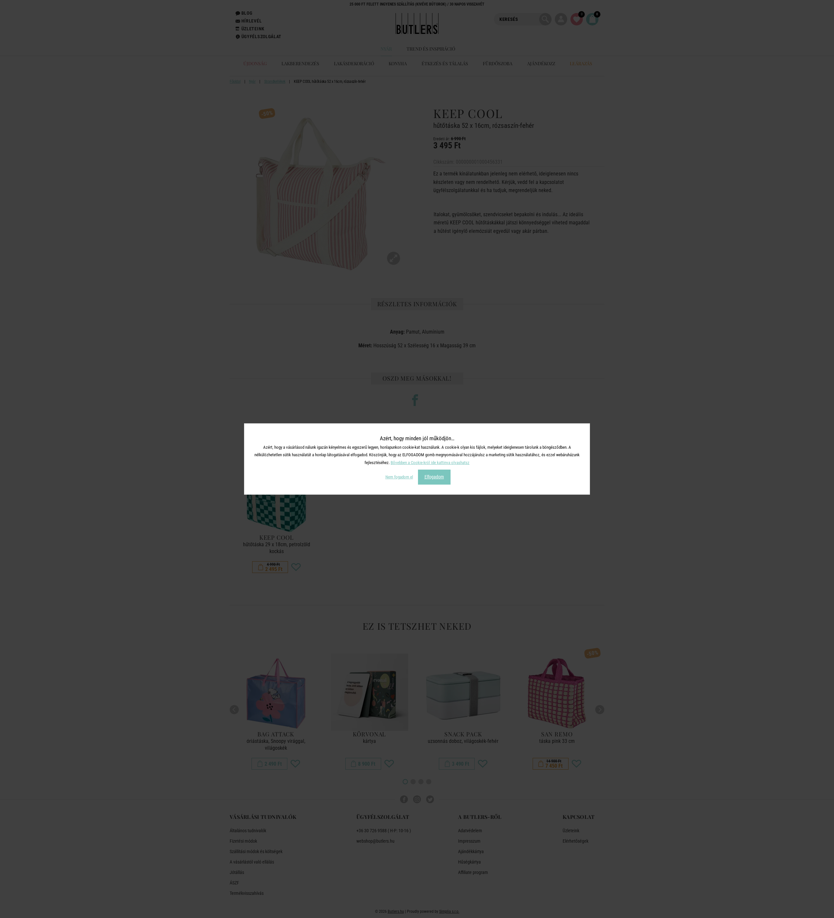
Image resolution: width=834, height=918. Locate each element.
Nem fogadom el (399, 476)
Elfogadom (434, 476)
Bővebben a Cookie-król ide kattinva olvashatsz (430, 462)
